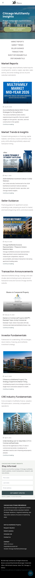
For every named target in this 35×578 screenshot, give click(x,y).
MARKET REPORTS (17, 42)
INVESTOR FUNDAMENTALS (17, 55)
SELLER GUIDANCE (17, 48)
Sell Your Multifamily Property (12, 525)
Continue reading (8, 124)
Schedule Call (8, 534)
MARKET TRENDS (17, 45)
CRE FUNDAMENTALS (17, 58)
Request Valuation (9, 528)
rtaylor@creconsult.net (11, 546)
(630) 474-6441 (8, 544)
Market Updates (8, 531)
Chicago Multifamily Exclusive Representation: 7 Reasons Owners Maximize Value (15, 247)
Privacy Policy (5, 570)
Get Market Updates (17, 493)
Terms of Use (14, 570)
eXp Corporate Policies (25, 570)
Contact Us (7, 537)
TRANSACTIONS (17, 52)
